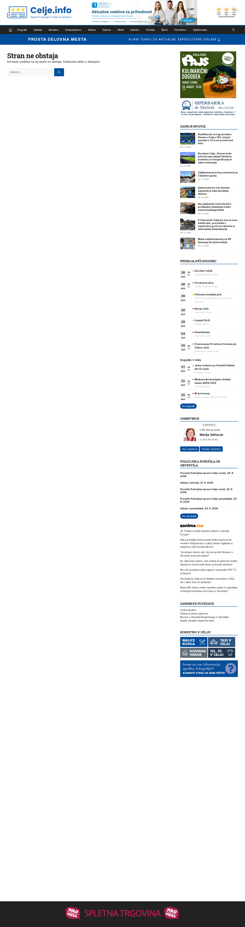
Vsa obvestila (189, 516)
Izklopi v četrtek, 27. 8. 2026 (196, 482)
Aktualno (53, 29)
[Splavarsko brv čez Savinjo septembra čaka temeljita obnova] (187, 192)
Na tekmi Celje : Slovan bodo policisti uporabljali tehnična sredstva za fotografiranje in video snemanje (215, 158)
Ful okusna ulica (204, 282)
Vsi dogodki (188, 406)
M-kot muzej (202, 393)
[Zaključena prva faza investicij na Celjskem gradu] (187, 177)
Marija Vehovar (211, 435)
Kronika (150, 29)
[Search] (59, 72)
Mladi (121, 29)
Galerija (38, 29)
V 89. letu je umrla (210, 429)
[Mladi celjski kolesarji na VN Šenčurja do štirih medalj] (187, 243)
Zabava (106, 29)
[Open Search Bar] (233, 30)
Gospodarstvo (73, 29)
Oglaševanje (200, 29)
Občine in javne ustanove (194, 613)
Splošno (135, 29)
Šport (164, 29)
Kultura (92, 29)
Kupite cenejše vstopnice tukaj (197, 620)
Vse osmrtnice (189, 449)
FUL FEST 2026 (203, 271)
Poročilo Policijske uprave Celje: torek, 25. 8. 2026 (206, 491)
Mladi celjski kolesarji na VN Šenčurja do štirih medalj (214, 240)
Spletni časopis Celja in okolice (10, 30)
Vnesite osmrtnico (211, 449)
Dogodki (22, 29)
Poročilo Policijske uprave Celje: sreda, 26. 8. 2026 (207, 474)
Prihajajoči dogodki (198, 261)
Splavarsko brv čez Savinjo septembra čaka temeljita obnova (214, 190)
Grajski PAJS (202, 320)
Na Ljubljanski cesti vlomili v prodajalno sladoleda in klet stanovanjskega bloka (214, 206)
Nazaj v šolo (201, 308)
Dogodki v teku (190, 360)
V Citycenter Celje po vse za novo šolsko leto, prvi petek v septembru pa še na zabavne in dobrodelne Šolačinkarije (218, 225)
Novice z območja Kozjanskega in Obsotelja (204, 617)
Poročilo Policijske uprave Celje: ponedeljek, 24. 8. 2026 (208, 500)
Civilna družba (188, 610)
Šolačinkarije (202, 332)
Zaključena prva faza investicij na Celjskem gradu (218, 174)
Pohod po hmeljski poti (208, 294)
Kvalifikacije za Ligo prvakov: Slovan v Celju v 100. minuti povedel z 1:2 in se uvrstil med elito (215, 139)
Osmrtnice (180, 29)
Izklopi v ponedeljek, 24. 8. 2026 (199, 508)
